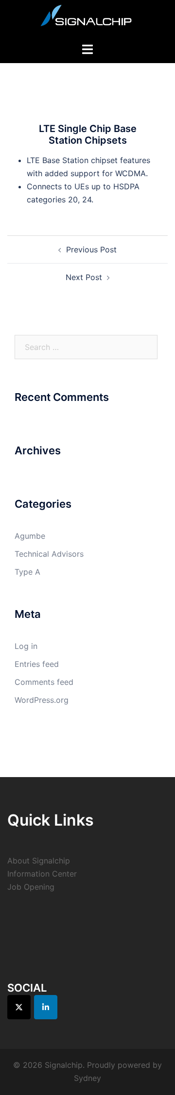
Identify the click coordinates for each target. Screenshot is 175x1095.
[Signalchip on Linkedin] (45, 1007)
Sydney (87, 1078)
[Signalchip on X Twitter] (19, 1007)
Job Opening (30, 887)
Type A (27, 572)
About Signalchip (38, 860)
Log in (26, 646)
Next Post (84, 277)
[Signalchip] (87, 18)
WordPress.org (42, 700)
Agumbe (30, 536)
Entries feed (37, 664)
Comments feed (44, 682)
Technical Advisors (49, 554)
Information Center (42, 874)
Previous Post (91, 249)
